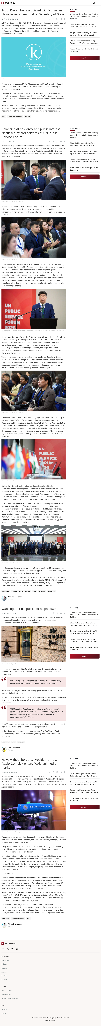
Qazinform (55, 784)
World (3, 976)
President (27, 116)
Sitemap (4, 1009)
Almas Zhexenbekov (15, 924)
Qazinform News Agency (22, 623)
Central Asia (51, 591)
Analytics (4, 972)
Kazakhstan (5, 591)
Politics (4, 964)
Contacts (4, 1013)
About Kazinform (6, 990)
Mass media (5, 742)
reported (32, 731)
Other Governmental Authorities (21, 591)
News (4, 116)
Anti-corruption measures (9, 998)
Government (41, 591)
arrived (54, 905)
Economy (4, 968)
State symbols (6, 994)
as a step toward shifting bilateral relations (25, 910)
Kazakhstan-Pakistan (18, 918)
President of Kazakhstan (15, 116)
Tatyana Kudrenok (15, 597)
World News (21, 742)
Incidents (4, 980)
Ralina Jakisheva (14, 747)
